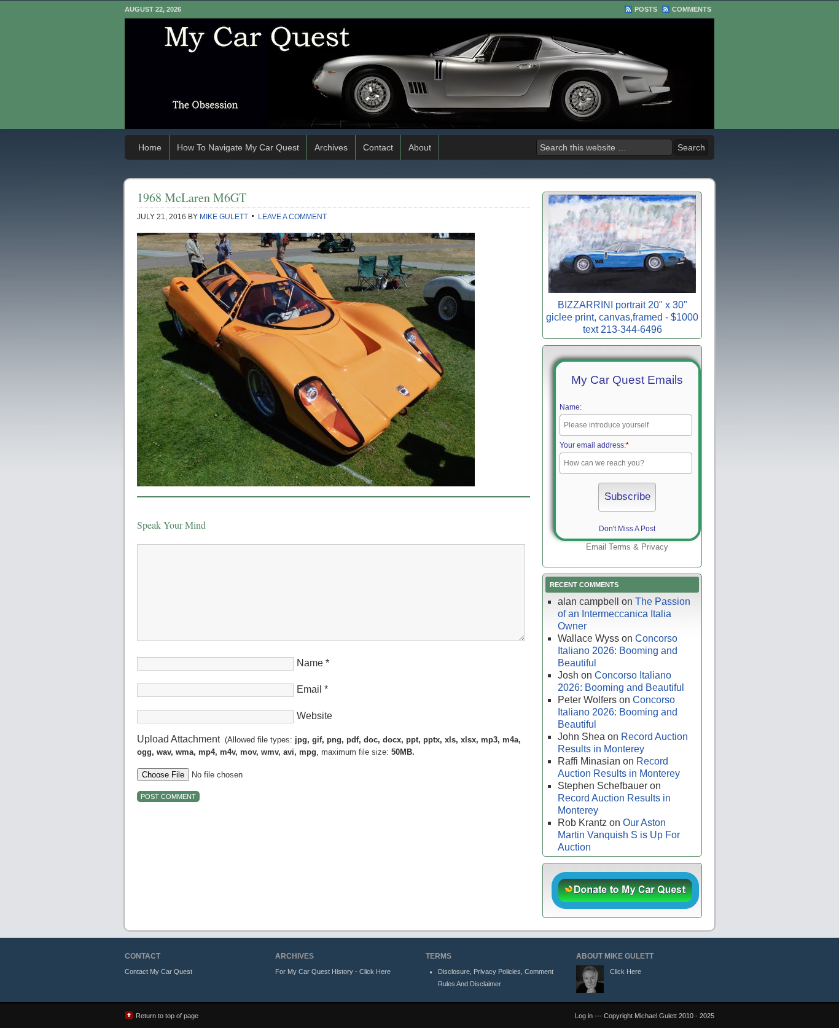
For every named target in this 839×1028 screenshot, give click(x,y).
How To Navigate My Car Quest (238, 147)
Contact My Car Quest (158, 971)
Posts (645, 9)
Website (314, 716)
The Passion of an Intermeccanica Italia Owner (624, 613)
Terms (620, 546)
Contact (378, 147)
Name (310, 663)
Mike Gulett (224, 216)
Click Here (625, 971)
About (419, 147)
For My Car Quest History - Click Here (333, 971)
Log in (584, 1015)
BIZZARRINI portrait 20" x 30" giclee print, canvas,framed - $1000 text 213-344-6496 (622, 317)
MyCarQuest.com (419, 73)
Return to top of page (167, 1015)
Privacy (654, 546)
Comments (691, 9)
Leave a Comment (292, 216)
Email (309, 689)
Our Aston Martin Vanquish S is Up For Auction (619, 834)
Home (150, 147)
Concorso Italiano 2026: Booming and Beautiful (617, 650)
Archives (331, 147)
